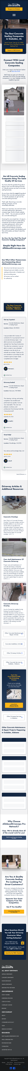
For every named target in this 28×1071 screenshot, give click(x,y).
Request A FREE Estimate (14, 50)
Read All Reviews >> (21, 474)
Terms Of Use (10, 1062)
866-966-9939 (16, 71)
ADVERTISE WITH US (7, 1049)
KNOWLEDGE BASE (6, 1043)
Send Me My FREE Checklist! (14, 953)
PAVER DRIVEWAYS (6, 981)
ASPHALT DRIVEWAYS (7, 974)
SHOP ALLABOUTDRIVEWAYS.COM (10, 1036)
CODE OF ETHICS (6, 1001)
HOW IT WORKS (6, 995)
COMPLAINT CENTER (7, 1005)
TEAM (3, 1025)
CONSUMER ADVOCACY (8, 1022)
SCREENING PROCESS (7, 998)
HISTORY (4, 1019)
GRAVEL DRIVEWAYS (7, 984)
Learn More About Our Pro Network (14, 911)
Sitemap (3, 1062)
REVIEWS (4, 1008)
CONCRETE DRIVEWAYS (7, 977)
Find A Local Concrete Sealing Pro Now (14, 837)
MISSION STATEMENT (7, 1029)
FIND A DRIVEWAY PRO (7, 1039)
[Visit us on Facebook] (13, 1068)
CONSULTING (5, 1046)
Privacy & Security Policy (19, 1062)
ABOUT (3, 1015)
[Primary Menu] (14, 15)
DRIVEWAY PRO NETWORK (8, 987)
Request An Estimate (14, 9)
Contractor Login (17, 1064)
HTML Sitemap (9, 1064)
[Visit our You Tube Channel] (10, 1068)
